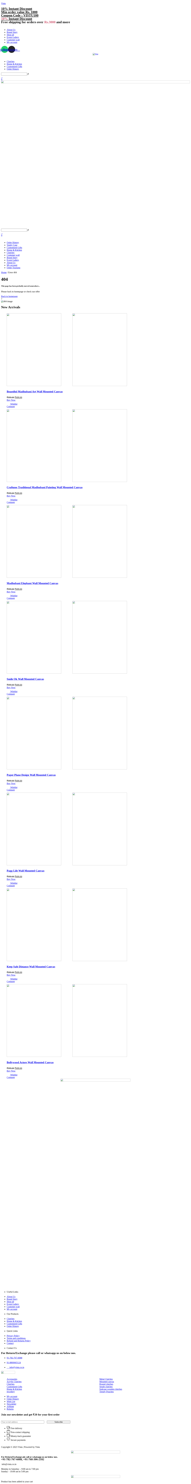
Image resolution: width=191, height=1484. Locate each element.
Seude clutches (106, 1386)
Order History (13, 69)
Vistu (3, 3)
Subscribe (59, 1422)
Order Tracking (13, 267)
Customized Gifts (14, 66)
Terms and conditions (16, 1338)
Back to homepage (9, 296)
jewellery (11, 1391)
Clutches (10, 61)
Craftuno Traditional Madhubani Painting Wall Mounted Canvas (44, 487)
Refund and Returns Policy (19, 1341)
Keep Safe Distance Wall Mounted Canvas (31, 966)
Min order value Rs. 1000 (19, 12)
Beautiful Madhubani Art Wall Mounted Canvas (35, 391)
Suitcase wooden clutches (110, 1389)
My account (12, 42)
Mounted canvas (106, 1381)
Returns (10, 1409)
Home (4, 272)
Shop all (10, 35)
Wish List (11, 1401)
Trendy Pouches (106, 1391)
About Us (11, 30)
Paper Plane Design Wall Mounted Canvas (31, 774)
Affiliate (10, 1406)
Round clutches (106, 1384)
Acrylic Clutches (14, 1381)
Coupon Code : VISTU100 (19, 15)
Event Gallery (13, 37)
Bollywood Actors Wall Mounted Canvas (30, 1062)
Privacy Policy (13, 1336)
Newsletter (11, 1404)
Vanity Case (12, 245)
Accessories (12, 1379)
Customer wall (13, 40)
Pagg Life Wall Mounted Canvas (25, 870)
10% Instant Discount (16, 8)
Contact (10, 1343)
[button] (95, 25)
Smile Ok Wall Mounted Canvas (25, 679)
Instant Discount (16, 19)
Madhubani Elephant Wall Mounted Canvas (32, 583)
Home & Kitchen (14, 64)
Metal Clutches (106, 1379)
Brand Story (12, 32)
